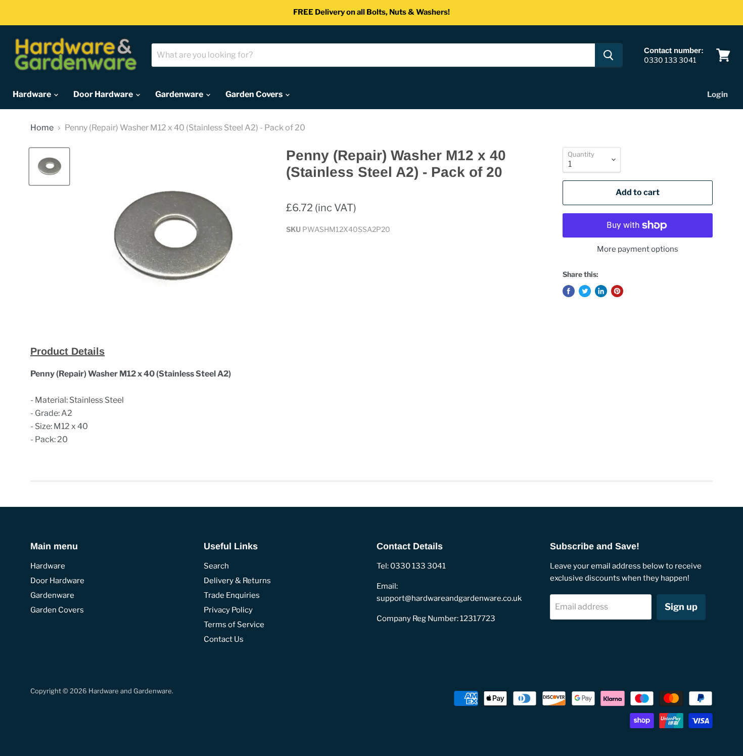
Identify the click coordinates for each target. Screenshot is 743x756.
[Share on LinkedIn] (601, 291)
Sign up (681, 606)
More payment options (637, 249)
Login (717, 94)
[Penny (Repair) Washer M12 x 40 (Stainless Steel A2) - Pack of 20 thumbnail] (49, 166)
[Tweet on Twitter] (585, 291)
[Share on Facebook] (569, 291)
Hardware (33, 94)
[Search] (608, 55)
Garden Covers (254, 94)
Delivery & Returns (237, 580)
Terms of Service (234, 624)
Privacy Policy (228, 610)
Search (216, 566)
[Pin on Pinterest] (617, 291)
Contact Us (224, 639)
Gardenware (180, 94)
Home (42, 127)
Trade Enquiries (232, 595)
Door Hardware (103, 94)
